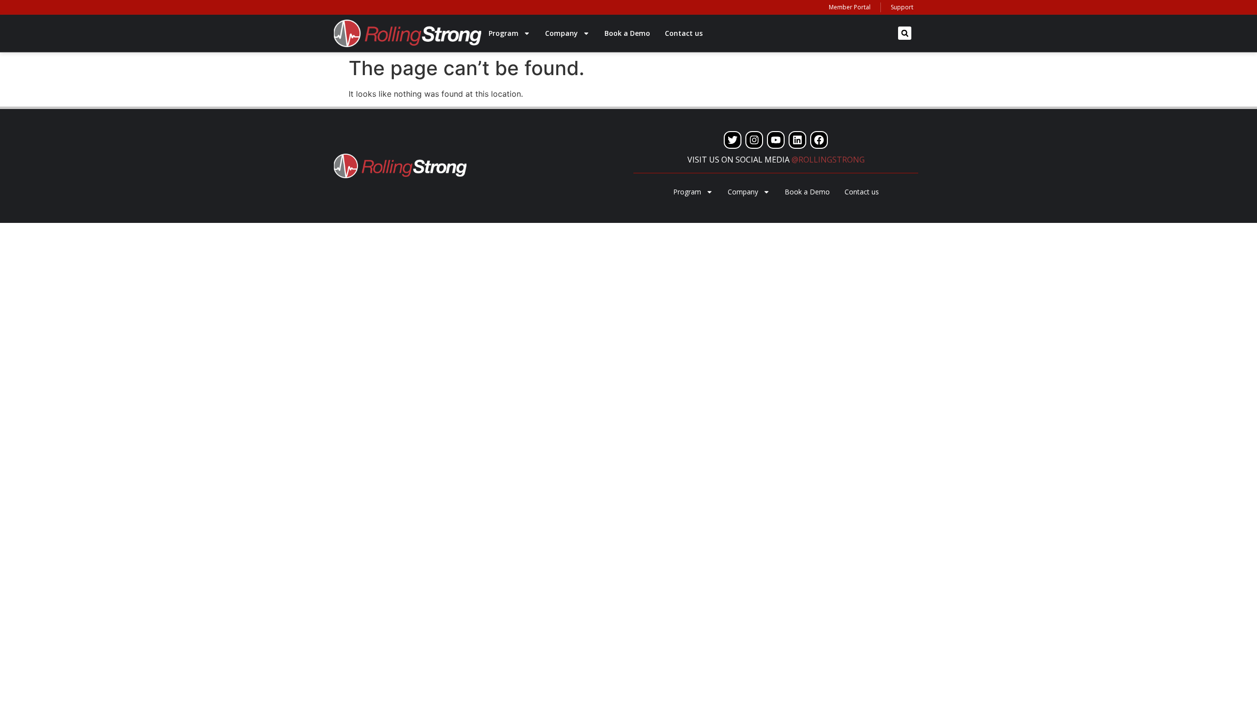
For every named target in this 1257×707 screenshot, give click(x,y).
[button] (904, 33)
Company (561, 33)
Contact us (684, 33)
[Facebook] (819, 140)
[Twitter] (732, 140)
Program (504, 33)
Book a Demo (627, 33)
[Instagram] (754, 140)
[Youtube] (776, 140)
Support (902, 7)
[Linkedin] (797, 140)
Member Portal (850, 7)
